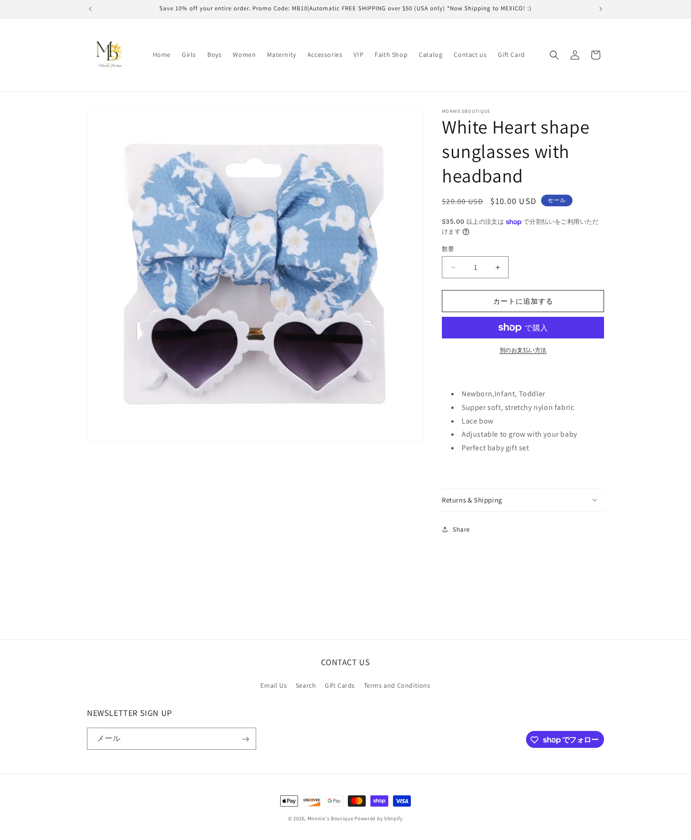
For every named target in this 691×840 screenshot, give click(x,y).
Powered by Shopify (378, 818)
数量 (448, 249)
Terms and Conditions (397, 685)
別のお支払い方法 (523, 349)
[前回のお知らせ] (90, 9)
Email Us (273, 685)
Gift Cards (340, 685)
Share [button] (461, 529)
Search (306, 685)
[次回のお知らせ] (600, 9)
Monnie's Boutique (330, 818)
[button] (554, 55)
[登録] (245, 739)
